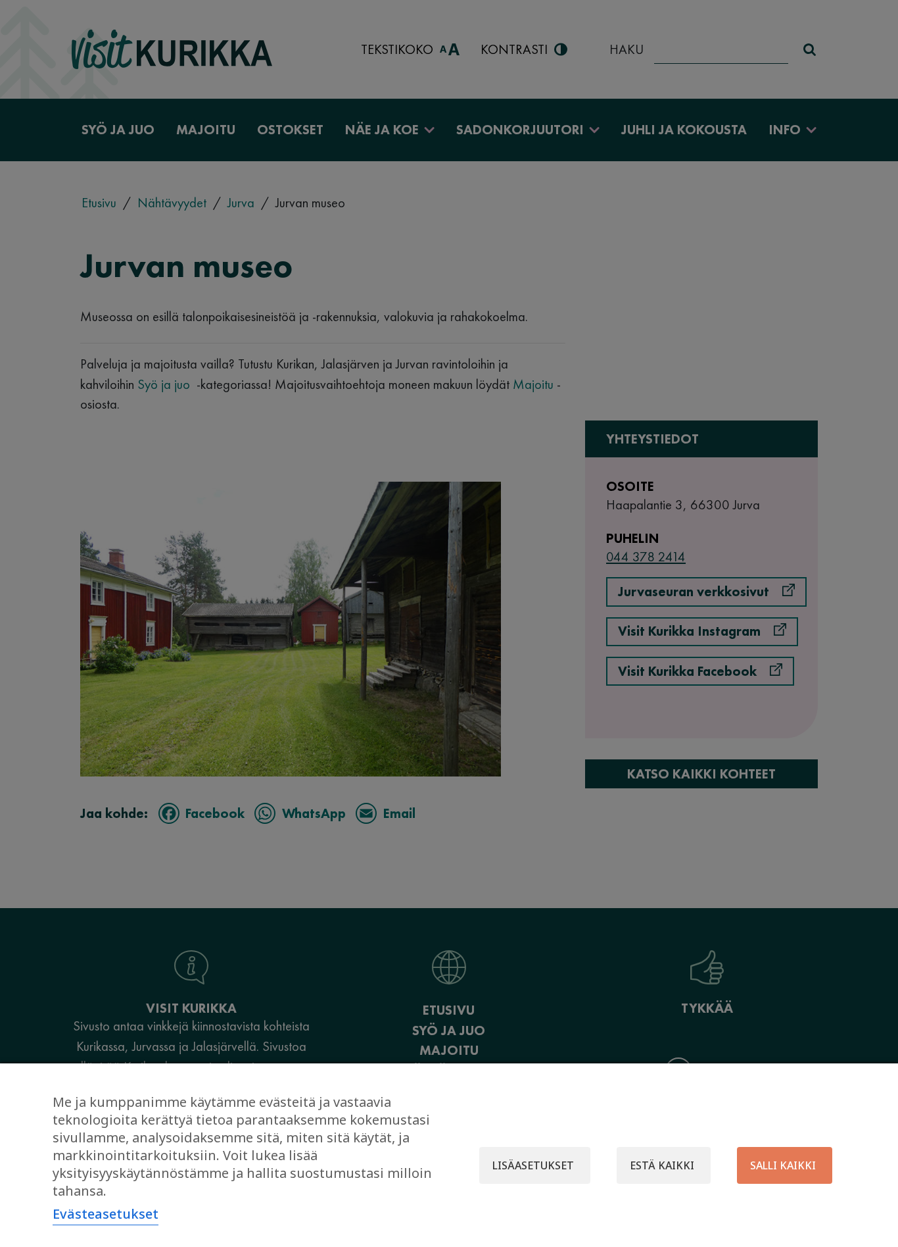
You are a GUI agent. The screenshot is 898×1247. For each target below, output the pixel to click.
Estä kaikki (662, 1165)
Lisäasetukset (533, 1165)
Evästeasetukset (105, 1214)
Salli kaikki (783, 1165)
